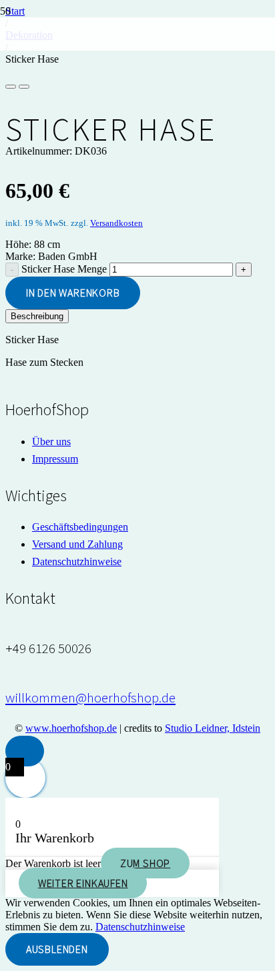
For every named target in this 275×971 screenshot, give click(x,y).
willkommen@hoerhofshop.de (90, 697)
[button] (24, 751)
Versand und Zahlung (77, 544)
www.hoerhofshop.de (71, 728)
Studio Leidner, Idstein (212, 728)
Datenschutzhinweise (76, 561)
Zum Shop (145, 863)
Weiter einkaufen (83, 883)
